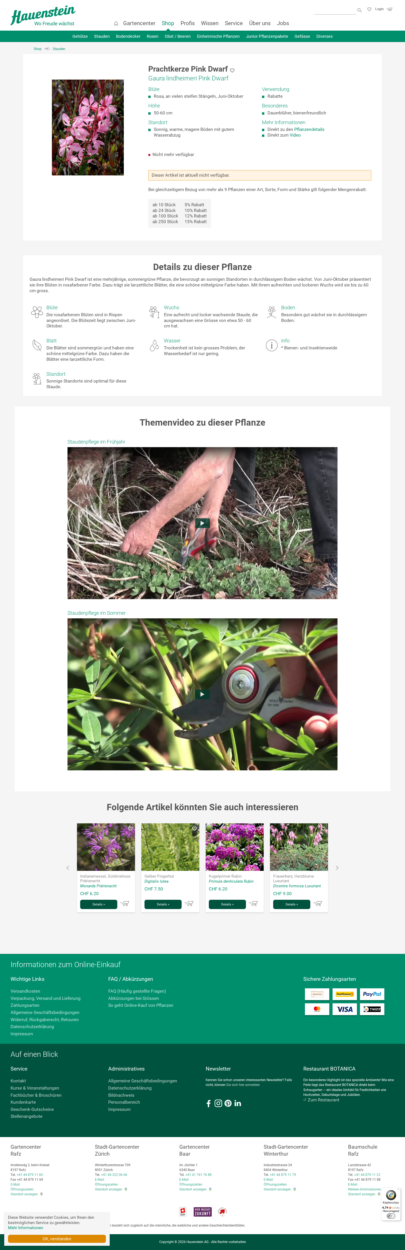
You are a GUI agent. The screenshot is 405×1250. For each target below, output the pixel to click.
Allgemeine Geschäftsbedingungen (45, 1012)
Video (295, 135)
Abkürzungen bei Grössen (133, 998)
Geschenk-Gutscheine (32, 1109)
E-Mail (15, 1184)
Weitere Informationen (364, 1189)
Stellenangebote (26, 1116)
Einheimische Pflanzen (218, 36)
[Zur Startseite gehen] (43, 15)
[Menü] (398, 1190)
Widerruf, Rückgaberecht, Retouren (45, 1019)
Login (379, 9)
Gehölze (80, 36)
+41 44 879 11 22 (367, 1175)
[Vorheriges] (67, 869)
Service (234, 23)
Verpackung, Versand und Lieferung (46, 998)
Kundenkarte (23, 1102)
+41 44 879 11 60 (30, 1175)
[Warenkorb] (389, 10)
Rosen (152, 36)
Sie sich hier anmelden (243, 1085)
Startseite (116, 23)
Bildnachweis (121, 1095)
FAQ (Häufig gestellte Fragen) (137, 991)
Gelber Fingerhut (159, 876)
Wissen (210, 23)
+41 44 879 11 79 (283, 1175)
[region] (88, 127)
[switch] (391, 1216)
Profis (188, 23)
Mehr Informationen (25, 1227)
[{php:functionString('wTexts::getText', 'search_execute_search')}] (360, 10)
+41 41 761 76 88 (198, 1175)
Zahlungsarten (25, 1005)
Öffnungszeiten (22, 1189)
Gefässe (302, 36)
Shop (168, 23)
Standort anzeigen (24, 1194)
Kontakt (18, 1080)
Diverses (324, 36)
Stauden (102, 36)
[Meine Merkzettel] (370, 10)
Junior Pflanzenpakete (267, 36)
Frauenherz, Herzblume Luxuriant (293, 878)
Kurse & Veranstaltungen (35, 1088)
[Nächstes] (337, 869)
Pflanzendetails (309, 129)
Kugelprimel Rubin (225, 876)
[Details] (125, 903)
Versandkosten (25, 991)
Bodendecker (128, 36)
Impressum (22, 1033)
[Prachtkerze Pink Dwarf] (88, 127)
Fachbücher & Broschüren (36, 1095)
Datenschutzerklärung (32, 1026)
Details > (99, 904)
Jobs (283, 23)
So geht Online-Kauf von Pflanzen (140, 1005)
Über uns (260, 23)
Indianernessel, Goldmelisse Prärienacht (105, 878)
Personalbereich (124, 1102)
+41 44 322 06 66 (114, 1175)
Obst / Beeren (178, 36)
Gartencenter (139, 23)
